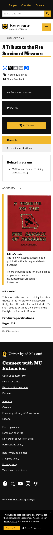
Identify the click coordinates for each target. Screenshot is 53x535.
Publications (15, 38)
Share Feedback (15, 79)
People (13, 5)
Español (6, 419)
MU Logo (4, 354)
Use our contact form (14, 375)
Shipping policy (10, 458)
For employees (10, 427)
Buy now (26, 125)
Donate (40, 5)
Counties (26, 5)
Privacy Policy (10, 521)
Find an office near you (15, 387)
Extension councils (12, 433)
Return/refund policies (14, 452)
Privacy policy (9, 464)
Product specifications (19, 148)
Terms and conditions (14, 470)
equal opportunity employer (22, 499)
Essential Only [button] (11, 528)
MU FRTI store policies (10, 331)
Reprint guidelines (17, 74)
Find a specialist (11, 381)
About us (7, 401)
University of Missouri (25, 354)
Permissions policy (12, 444)
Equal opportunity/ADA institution (21, 413)
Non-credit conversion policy (18, 438)
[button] (31, 528)
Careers (6, 407)
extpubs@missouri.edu (20, 278)
